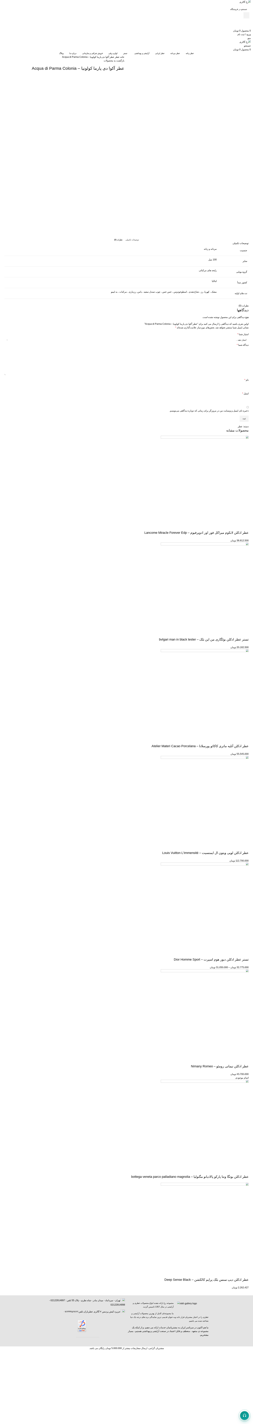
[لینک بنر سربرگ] (126, 712)
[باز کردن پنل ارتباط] (244, 1415)
